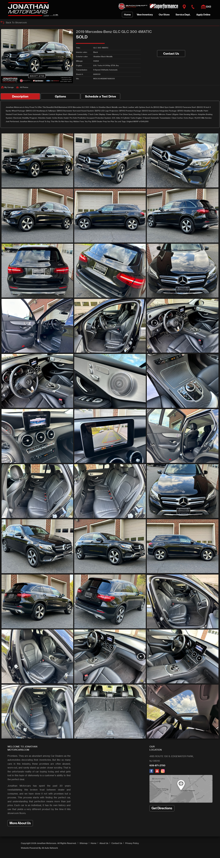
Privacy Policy (132, 843)
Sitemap (84, 843)
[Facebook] (152, 772)
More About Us (20, 823)
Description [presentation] (20, 96)
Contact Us (171, 53)
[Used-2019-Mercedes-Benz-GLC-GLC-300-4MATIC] (37, 160)
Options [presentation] (60, 96)
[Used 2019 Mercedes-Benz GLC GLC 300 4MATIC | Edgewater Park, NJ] (37, 56)
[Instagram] (163, 772)
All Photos (24, 87)
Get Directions (162, 808)
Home (93, 843)
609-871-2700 (157, 765)
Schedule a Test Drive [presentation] (100, 96)
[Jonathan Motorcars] (33, 16)
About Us (103, 843)
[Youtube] (158, 772)
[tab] (20, 96)
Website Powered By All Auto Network (39, 848)
